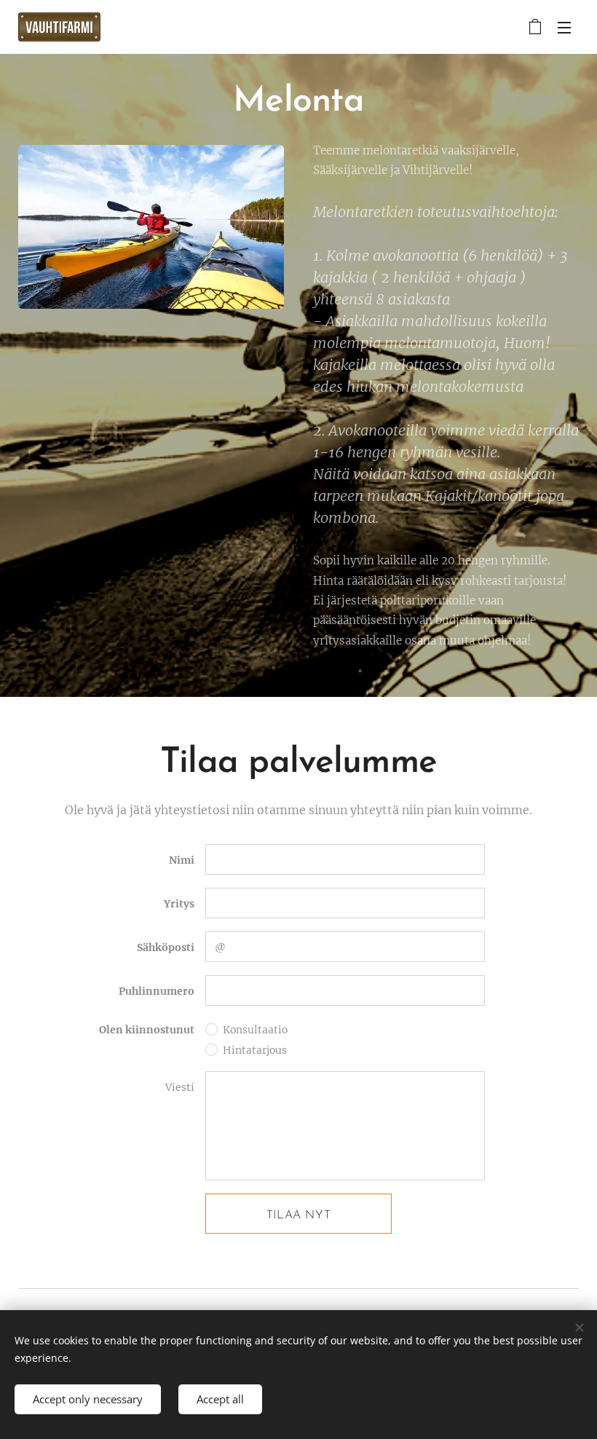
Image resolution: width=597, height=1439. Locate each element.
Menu (564, 27)
